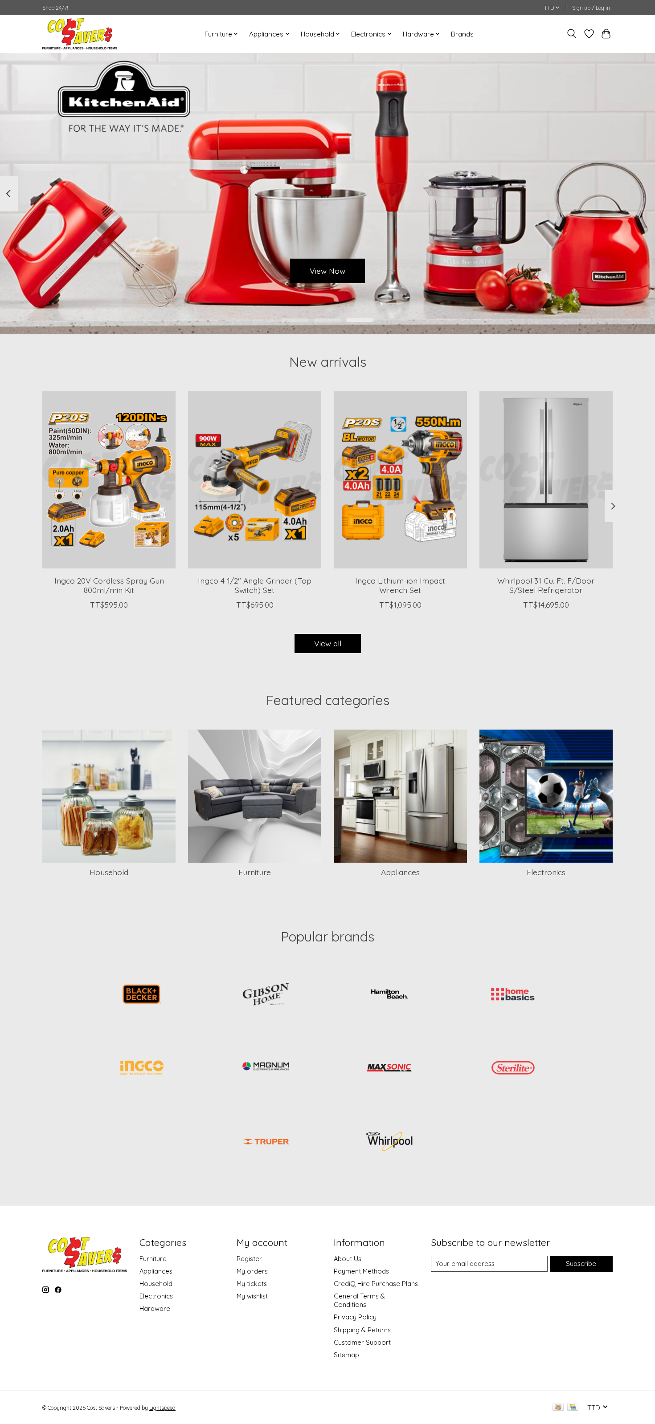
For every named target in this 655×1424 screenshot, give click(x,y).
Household (109, 872)
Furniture (254, 872)
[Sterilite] (513, 1068)
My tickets (252, 1283)
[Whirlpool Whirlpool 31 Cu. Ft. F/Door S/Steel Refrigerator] (546, 479)
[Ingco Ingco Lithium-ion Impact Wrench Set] (400, 479)
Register (249, 1258)
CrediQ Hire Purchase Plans (376, 1283)
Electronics (546, 872)
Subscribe (581, 1263)
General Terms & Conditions (359, 1300)
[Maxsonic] (389, 1068)
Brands (462, 34)
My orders (252, 1271)
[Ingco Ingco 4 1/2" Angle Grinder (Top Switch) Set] (254, 479)
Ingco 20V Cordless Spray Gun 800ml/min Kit (109, 584)
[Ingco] (142, 1068)
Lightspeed (162, 1407)
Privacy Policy (355, 1317)
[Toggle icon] (571, 34)
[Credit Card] (572, 1408)
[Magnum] (265, 1068)
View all (327, 643)
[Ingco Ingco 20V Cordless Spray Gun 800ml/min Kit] (109, 479)
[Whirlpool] (389, 1142)
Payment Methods (361, 1271)
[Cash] (558, 1408)
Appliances (400, 872)
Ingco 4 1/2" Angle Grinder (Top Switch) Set (254, 584)
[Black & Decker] (142, 995)
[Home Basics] (513, 995)
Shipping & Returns (362, 1330)
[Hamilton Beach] (389, 995)
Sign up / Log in (591, 7)
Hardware (154, 1308)
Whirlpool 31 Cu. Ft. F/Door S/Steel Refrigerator (545, 584)
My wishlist (252, 1296)
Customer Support (362, 1342)
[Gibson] (265, 995)
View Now (327, 270)
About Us (347, 1258)
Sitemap (346, 1355)
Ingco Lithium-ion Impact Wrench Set (400, 584)
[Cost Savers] (79, 33)
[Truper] (265, 1142)
